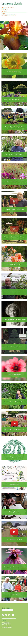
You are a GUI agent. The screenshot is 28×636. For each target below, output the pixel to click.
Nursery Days (8, 7)
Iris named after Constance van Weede (14, 402)
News (4, 11)
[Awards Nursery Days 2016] (14, 341)
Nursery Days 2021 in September (14, 127)
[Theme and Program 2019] (14, 176)
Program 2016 (14, 457)
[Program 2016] (14, 451)
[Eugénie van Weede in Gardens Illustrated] (14, 313)
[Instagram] (6, 615)
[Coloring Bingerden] (14, 506)
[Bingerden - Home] (12, 3)
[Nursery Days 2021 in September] (14, 120)
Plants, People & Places (14, 374)
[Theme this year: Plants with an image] (14, 561)
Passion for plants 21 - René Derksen (14, 237)
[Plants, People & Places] (14, 368)
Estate (5, 9)
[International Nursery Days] (14, 65)
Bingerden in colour (14, 484)
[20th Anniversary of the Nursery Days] (14, 423)
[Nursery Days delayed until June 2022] (14, 93)
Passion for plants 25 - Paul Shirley (14, 209)
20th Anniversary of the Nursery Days (14, 429)
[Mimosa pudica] (14, 286)
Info (3, 13)
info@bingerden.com (7, 627)
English (4, 610)
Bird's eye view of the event (14, 539)
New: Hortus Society (14, 594)
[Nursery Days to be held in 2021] (14, 148)
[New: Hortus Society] (14, 588)
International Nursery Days (14, 71)
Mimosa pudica (14, 292)
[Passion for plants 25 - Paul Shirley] (14, 203)
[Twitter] (9, 615)
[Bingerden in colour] (14, 478)
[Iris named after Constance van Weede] (14, 396)
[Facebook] (3, 615)
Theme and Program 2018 (14, 264)
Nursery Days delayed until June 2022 (14, 99)
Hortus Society (9, 15)
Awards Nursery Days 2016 (14, 347)
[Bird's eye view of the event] (14, 533)
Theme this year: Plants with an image (14, 567)
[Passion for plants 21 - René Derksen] (14, 231)
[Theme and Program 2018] (14, 258)
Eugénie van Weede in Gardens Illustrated (14, 319)
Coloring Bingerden (14, 512)
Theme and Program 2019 (14, 182)
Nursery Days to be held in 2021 (14, 154)
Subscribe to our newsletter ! (9, 618)
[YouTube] (13, 615)
